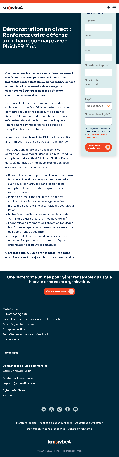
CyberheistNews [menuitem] (14, 390)
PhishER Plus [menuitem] (11, 339)
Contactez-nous (56, 291)
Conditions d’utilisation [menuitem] (89, 422)
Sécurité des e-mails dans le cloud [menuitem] (25, 334)
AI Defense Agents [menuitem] (15, 314)
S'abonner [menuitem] (9, 395)
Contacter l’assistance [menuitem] (18, 378)
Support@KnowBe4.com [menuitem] (19, 383)
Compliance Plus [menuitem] (14, 329)
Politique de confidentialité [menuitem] (55, 422)
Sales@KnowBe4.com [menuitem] (17, 370)
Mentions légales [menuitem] (26, 422)
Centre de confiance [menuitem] (80, 428)
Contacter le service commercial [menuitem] (25, 365)
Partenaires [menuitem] (10, 352)
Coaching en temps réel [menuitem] (18, 324)
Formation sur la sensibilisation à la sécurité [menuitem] (32, 319)
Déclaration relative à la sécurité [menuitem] (46, 428)
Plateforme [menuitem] (10, 309)
